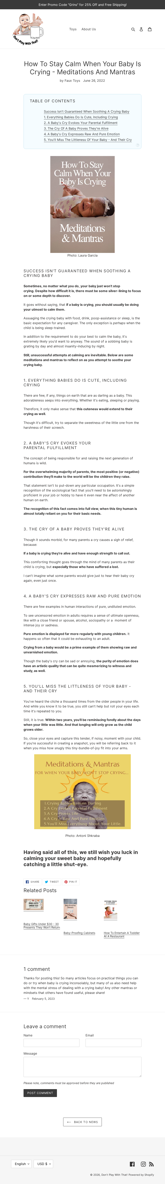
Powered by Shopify (141, 1174)
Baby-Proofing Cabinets (79, 933)
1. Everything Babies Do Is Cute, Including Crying (81, 117)
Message (30, 1053)
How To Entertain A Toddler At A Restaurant (122, 934)
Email (90, 1035)
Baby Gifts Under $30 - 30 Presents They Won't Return (42, 925)
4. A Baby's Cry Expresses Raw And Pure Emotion (82, 134)
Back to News (85, 1122)
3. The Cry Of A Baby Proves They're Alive (76, 128)
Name (28, 1035)
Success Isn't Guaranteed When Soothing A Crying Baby (86, 111)
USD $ (42, 1164)
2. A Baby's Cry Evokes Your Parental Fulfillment (81, 123)
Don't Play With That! (114, 1174)
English (20, 1164)
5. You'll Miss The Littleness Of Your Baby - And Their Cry (88, 140)
